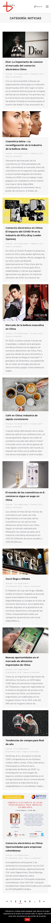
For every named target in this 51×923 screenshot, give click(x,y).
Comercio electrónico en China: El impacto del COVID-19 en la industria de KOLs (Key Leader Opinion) (24, 234)
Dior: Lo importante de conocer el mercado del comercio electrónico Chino (24, 66)
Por (21, 74)
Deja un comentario (14, 77)
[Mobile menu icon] (47, 6)
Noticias (9, 74)
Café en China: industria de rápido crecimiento (22, 417)
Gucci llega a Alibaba (18, 579)
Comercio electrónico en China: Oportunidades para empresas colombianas (24, 847)
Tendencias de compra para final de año (25, 742)
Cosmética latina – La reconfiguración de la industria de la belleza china (24, 145)
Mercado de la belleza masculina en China (25, 327)
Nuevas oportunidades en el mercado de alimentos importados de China (22, 661)
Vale (27, 919)
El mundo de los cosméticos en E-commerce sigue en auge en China (25, 496)
